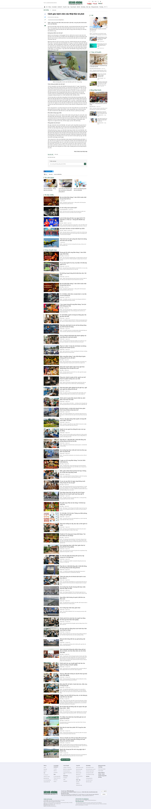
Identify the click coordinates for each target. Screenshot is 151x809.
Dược (68, 6)
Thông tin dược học (57, 778)
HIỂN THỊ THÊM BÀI (65, 759)
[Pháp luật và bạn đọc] (95, 4)
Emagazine (65, 777)
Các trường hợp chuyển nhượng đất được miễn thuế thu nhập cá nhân (72, 587)
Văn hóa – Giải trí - (63, 230)
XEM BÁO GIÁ (86, 798)
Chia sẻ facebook (48, 171)
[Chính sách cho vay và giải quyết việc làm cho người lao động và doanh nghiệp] (51, 667)
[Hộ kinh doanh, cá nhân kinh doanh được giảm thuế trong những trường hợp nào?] (51, 412)
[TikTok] (89, 1)
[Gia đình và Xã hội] (89, 4)
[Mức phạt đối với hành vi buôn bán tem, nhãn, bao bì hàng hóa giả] (51, 688)
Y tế (46, 6)
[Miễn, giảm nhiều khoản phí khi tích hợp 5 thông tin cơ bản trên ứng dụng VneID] (51, 474)
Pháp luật (45, 769)
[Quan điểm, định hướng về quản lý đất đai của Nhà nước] (51, 601)
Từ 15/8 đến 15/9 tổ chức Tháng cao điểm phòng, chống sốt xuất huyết (73, 514)
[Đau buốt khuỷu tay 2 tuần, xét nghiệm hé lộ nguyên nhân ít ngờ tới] (93, 39)
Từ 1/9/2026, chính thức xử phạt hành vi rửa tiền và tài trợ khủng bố (73, 294)
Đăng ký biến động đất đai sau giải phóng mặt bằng (72, 639)
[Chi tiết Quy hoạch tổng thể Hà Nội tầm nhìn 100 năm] (51, 277)
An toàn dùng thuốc (57, 776)
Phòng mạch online (94, 6)
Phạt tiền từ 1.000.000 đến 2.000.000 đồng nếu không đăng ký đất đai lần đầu (73, 440)
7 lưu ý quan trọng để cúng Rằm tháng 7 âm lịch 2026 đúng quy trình (73, 305)
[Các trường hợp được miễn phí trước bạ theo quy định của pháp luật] (51, 453)
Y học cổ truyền (73, 6)
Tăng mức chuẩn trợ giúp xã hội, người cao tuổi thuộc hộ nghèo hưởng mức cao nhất (73, 377)
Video (64, 779)
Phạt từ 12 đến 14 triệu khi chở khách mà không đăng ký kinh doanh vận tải (73, 346)
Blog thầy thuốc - (93, 106)
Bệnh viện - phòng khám (67, 769)
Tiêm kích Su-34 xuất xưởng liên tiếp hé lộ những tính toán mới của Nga (73, 239)
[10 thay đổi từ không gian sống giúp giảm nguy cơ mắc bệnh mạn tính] (98, 59)
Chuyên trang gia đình (102, 775)
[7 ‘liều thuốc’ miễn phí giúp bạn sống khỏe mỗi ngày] (93, 83)
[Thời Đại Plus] (100, 3)
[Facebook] (103, 791)
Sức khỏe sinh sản (89, 780)
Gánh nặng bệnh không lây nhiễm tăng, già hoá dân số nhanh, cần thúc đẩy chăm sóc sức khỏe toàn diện (73, 651)
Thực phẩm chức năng (90, 774)
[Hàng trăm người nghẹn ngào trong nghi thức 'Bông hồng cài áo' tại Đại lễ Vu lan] (51, 370)
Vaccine (55, 781)
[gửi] (85, 164)
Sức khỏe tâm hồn (79, 776)
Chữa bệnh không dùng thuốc (67, 773)
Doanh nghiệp (100, 770)
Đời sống (46, 10)
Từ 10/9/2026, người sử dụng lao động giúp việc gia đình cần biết (73, 315)
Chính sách (54, 10)
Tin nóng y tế (46, 774)
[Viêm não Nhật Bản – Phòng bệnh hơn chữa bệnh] (50, 183)
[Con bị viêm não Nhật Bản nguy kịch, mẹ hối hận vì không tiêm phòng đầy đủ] (65, 183)
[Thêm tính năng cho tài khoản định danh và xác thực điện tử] (51, 580)
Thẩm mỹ (77, 783)
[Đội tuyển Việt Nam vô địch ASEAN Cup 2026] (51, 232)
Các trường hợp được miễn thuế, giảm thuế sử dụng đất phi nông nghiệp (72, 546)
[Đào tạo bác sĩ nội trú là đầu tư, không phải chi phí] (93, 113)
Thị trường (101, 6)
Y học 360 (65, 6)
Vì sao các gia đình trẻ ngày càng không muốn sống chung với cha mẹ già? (72, 481)
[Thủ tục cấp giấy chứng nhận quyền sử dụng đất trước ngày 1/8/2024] (51, 422)
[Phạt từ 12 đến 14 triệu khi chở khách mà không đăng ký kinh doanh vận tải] (51, 349)
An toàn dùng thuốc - (64, 209)
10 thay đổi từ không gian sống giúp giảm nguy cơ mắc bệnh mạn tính (98, 66)
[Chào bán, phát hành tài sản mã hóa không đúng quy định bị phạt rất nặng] (51, 329)
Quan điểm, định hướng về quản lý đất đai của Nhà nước (72, 598)
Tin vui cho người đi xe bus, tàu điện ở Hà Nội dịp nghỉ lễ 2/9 (73, 263)
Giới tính (78, 6)
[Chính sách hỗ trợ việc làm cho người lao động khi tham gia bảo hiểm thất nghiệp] (51, 622)
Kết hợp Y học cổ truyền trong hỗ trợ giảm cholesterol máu (101, 75)
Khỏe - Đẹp (88, 6)
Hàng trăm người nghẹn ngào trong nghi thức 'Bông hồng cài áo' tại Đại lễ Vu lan (72, 367)
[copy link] (45, 19)
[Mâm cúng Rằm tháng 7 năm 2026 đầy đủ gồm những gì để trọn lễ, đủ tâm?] (51, 360)
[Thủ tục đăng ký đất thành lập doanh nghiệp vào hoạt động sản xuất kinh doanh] (51, 339)
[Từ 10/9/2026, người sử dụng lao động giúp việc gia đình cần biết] (51, 318)
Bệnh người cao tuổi (79, 767)
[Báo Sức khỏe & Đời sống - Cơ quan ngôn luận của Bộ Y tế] (75, 3)
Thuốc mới (55, 779)
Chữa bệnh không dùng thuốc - (95, 68)
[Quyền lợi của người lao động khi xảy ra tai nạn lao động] (51, 433)
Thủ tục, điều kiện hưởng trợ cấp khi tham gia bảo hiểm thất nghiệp (73, 674)
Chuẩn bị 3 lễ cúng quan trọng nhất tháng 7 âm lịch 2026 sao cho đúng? (73, 534)
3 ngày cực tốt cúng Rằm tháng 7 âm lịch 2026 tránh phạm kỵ (72, 461)
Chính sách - (62, 266)
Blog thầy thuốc (96, 90)
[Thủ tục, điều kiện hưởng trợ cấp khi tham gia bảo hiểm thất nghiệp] (51, 677)
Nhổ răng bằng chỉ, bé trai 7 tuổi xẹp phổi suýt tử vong (102, 45)
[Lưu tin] (45, 22)
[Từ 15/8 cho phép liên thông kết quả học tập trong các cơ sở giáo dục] (51, 559)
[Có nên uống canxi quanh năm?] (51, 211)
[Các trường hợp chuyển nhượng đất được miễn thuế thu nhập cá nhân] (51, 590)
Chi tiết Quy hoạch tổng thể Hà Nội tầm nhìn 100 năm (73, 273)
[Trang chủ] (45, 7)
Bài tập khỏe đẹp (79, 785)
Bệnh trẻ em (78, 774)
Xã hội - (61, 752)
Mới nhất (56, 154)
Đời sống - (62, 255)
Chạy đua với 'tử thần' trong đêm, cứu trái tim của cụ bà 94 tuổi (98, 29)
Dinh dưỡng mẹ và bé (89, 767)
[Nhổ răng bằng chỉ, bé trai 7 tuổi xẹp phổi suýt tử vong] (93, 45)
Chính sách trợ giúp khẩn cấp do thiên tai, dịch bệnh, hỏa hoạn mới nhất (72, 398)
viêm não (50, 174)
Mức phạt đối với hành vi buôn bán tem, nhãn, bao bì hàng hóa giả (73, 684)
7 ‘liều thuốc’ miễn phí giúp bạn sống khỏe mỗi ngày (102, 82)
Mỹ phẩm (77, 781)
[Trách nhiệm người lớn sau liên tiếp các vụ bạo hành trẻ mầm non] (93, 120)
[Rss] (105, 791)
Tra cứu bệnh (54, 6)
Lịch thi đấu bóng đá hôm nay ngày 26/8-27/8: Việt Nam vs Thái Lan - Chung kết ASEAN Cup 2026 (72, 219)
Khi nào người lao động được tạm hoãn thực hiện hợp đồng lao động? (73, 629)
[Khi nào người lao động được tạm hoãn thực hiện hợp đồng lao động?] (51, 632)
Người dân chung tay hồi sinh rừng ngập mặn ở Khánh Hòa (73, 750)
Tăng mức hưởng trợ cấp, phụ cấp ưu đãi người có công (73, 524)
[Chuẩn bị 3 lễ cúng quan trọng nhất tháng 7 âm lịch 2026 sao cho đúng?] (51, 537)
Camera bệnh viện (47, 781)
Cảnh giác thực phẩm (89, 772)
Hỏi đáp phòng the (89, 778)
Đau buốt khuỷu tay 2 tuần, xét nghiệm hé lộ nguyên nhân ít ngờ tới (102, 38)
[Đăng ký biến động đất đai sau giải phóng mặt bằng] (51, 642)
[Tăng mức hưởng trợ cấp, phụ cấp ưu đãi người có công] (51, 527)
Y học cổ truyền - (100, 78)
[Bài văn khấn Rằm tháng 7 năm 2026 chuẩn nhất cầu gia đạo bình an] (51, 201)
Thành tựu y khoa (47, 776)
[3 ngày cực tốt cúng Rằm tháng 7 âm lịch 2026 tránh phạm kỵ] (51, 464)
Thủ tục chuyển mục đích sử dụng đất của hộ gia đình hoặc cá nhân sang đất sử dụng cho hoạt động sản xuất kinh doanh (73, 739)
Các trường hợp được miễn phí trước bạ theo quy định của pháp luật (73, 450)
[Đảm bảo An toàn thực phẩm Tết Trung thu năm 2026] (51, 731)
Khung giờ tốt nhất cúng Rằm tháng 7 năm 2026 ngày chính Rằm (73, 253)
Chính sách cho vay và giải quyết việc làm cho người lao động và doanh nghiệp (72, 664)
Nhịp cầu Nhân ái (101, 772)
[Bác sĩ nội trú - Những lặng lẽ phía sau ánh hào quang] (98, 97)
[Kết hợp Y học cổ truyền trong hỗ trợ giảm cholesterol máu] (93, 76)
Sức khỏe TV (60, 6)
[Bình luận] (45, 26)
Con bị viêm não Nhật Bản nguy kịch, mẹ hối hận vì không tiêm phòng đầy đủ (65, 190)
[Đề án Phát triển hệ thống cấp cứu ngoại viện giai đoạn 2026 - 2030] (51, 710)
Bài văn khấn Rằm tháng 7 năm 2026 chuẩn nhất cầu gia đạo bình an (73, 198)
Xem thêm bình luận (51, 157)
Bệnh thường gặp (79, 769)
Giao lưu (55, 770)
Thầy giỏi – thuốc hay (67, 767)
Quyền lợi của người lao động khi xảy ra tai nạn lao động (72, 429)
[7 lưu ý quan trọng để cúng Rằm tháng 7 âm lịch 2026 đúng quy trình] (51, 308)
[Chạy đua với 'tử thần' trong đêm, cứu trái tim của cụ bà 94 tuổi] (98, 22)
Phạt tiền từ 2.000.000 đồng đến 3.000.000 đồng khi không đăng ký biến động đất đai (73, 566)
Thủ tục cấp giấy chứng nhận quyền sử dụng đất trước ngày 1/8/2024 (73, 419)
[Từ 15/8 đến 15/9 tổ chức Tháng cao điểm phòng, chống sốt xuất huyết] (51, 517)
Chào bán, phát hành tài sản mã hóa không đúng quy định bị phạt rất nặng (73, 325)
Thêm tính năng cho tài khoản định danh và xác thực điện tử (73, 577)
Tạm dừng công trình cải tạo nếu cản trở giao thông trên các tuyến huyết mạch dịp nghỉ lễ (72, 493)
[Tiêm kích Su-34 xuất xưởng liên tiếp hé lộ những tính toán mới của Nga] (51, 242)
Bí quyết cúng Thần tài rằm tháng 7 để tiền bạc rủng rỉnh (72, 503)
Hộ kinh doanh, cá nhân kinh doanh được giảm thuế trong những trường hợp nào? (72, 409)
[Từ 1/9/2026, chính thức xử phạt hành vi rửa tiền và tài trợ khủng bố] (51, 297)
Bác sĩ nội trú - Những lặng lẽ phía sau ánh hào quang (98, 104)
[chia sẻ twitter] (45, 17)
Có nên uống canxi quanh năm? (68, 207)
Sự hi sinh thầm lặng (47, 780)
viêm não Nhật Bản (58, 174)
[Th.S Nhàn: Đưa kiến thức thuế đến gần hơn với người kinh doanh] (51, 720)
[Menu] (104, 6)
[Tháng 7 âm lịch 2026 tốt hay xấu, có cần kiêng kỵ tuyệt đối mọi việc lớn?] (51, 699)
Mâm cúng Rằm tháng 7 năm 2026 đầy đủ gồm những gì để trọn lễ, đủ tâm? (73, 357)
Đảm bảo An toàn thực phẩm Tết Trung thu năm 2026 (73, 728)
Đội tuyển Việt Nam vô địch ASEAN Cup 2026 (72, 228)
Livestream (55, 772)
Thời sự (49, 6)
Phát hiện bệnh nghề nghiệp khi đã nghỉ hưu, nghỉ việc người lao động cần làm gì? (73, 388)
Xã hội (45, 767)
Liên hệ (104, 794)
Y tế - (91, 31)
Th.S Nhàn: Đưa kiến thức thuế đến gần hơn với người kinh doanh (73, 717)
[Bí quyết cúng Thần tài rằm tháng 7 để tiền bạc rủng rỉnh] (51, 506)
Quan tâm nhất (50, 154)
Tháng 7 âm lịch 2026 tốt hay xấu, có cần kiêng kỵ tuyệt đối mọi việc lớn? (73, 696)
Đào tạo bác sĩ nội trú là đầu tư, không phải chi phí (102, 113)
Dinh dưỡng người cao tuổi (90, 769)
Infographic (65, 781)
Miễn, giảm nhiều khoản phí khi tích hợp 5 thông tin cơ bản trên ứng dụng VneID (73, 471)
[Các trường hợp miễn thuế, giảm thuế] (51, 611)
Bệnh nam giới (78, 772)
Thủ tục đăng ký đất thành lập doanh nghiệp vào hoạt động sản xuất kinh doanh (73, 336)
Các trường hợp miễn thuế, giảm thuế (70, 607)
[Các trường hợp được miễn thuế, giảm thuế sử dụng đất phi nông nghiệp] (51, 549)
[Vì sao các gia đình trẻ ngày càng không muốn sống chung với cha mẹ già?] (51, 485)
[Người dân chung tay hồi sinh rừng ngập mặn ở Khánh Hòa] (51, 753)
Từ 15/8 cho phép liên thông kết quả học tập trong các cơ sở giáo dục (72, 556)
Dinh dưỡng (83, 6)
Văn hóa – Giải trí (101, 774)
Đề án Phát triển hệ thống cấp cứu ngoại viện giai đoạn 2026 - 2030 (73, 707)
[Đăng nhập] (100, 1)
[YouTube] (92, 1)
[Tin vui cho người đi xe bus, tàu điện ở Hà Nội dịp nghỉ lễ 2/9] (51, 266)
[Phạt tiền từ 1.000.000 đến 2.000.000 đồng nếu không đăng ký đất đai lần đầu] (51, 443)
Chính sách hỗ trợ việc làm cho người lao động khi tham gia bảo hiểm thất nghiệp (72, 618)
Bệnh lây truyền (88, 781)
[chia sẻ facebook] (45, 14)
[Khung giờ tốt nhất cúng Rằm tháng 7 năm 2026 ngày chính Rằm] (51, 256)
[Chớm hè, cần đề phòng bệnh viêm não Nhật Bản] (80, 183)
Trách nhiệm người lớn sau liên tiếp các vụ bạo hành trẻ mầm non (102, 120)
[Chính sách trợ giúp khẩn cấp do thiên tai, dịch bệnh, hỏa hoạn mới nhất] (51, 401)
